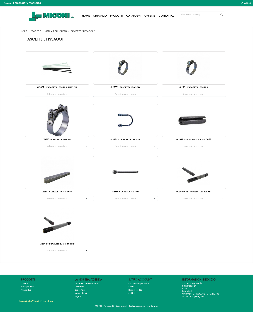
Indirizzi (131, 293)
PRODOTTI (116, 15)
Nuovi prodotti (27, 286)
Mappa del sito (81, 293)
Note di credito (135, 290)
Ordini (131, 286)
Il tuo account (140, 279)
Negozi (78, 296)
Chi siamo (100, 15)
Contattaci (167, 15)
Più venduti (26, 290)
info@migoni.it (197, 296)
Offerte (149, 15)
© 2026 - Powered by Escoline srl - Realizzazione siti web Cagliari (126, 306)
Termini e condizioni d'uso (87, 283)
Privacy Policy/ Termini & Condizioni (36, 301)
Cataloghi (133, 15)
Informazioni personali (138, 283)
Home (86, 15)
